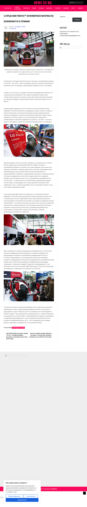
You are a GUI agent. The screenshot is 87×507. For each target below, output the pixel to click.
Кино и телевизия (17, 8)
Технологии (21, 327)
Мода (34, 8)
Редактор (13, 28)
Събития (66, 8)
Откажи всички (30, 496)
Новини (80, 8)
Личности (26, 8)
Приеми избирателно (14, 496)
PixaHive (54, 489)
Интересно (8, 8)
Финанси (49, 8)
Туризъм (57, 8)
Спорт (73, 8)
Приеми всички (22, 500)
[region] (22, 492)
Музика (41, 8)
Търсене (62, 16)
